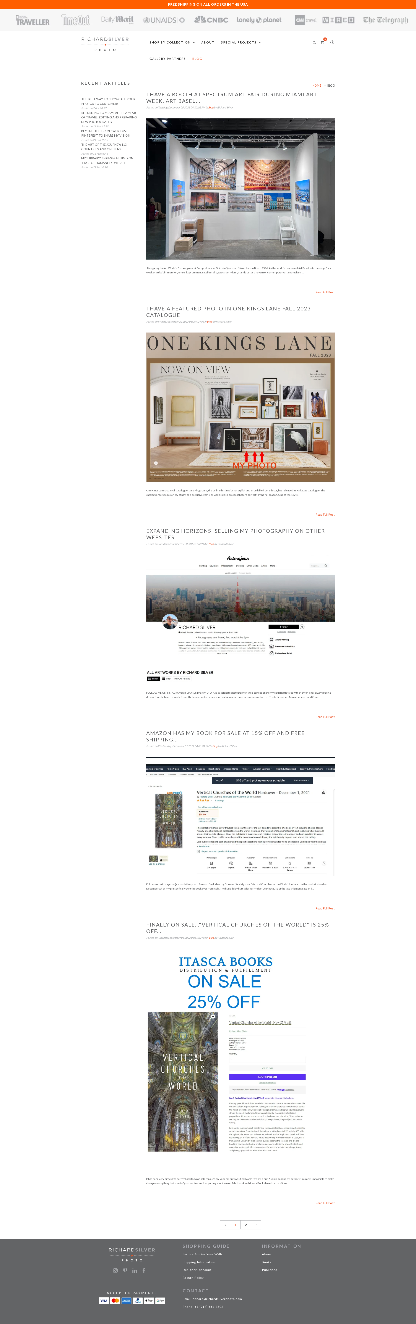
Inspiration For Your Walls (203, 1254)
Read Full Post (325, 292)
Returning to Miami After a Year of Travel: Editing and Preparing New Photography (109, 117)
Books (266, 1262)
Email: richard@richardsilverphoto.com (212, 1299)
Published (269, 1270)
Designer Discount (197, 1270)
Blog (210, 107)
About (267, 1254)
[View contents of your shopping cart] (322, 41)
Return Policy (193, 1277)
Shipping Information (199, 1262)
